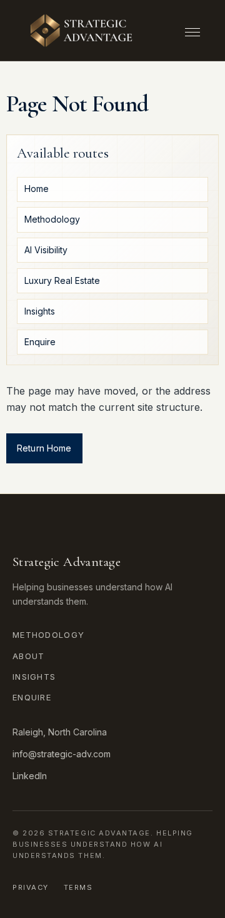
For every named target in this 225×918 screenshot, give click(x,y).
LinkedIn (29, 775)
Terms (78, 887)
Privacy (30, 887)
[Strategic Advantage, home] (81, 30)
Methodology (48, 635)
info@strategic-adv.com (61, 754)
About (28, 656)
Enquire (31, 697)
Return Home (44, 448)
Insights (34, 677)
